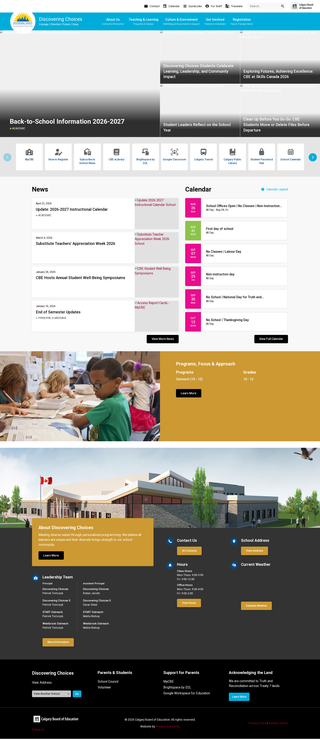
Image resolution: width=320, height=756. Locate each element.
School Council (108, 681)
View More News (163, 339)
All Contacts (189, 550)
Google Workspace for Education (186, 693)
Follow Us (38, 729)
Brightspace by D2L (177, 687)
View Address (254, 550)
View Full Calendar (271, 339)
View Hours (189, 602)
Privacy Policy (257, 723)
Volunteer (104, 687)
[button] (313, 157)
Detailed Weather (256, 605)
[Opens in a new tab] (302, 6)
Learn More (188, 393)
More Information (58, 642)
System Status (278, 723)
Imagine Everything (168, 726)
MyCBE (168, 681)
